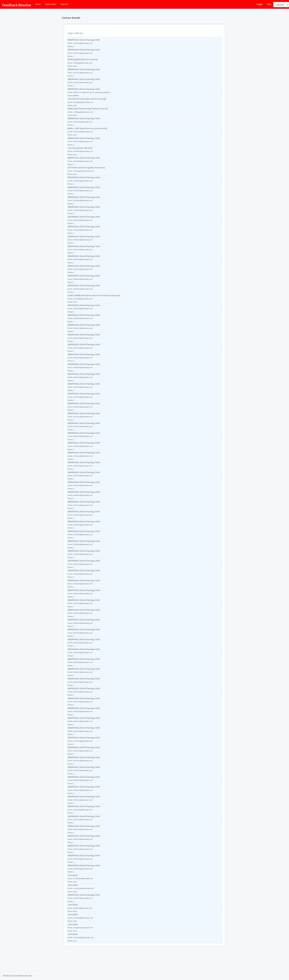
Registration (50, 4)
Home (38, 4)
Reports (64, 4)
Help (269, 4)
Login (259, 4)
